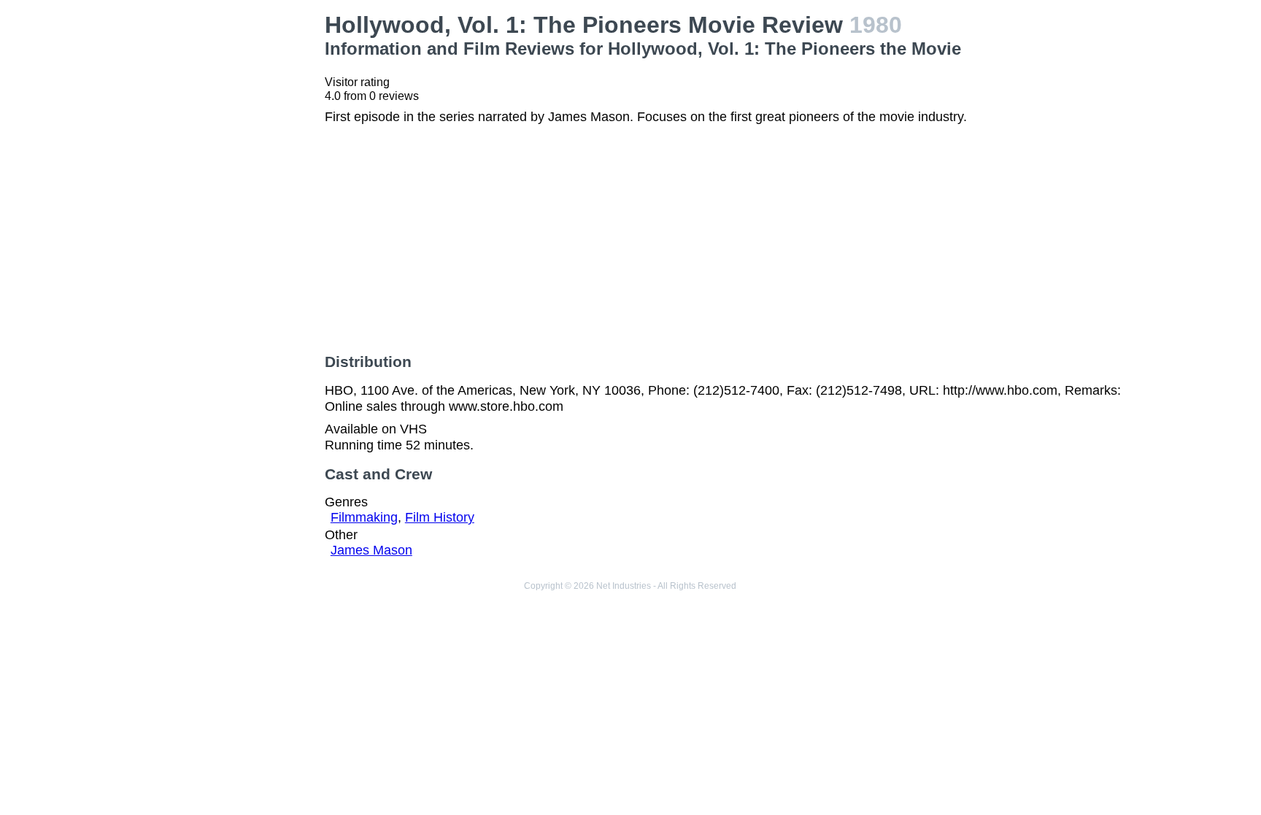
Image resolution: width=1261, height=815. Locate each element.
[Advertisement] (218, 230)
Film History (439, 517)
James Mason (371, 550)
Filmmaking (364, 517)
